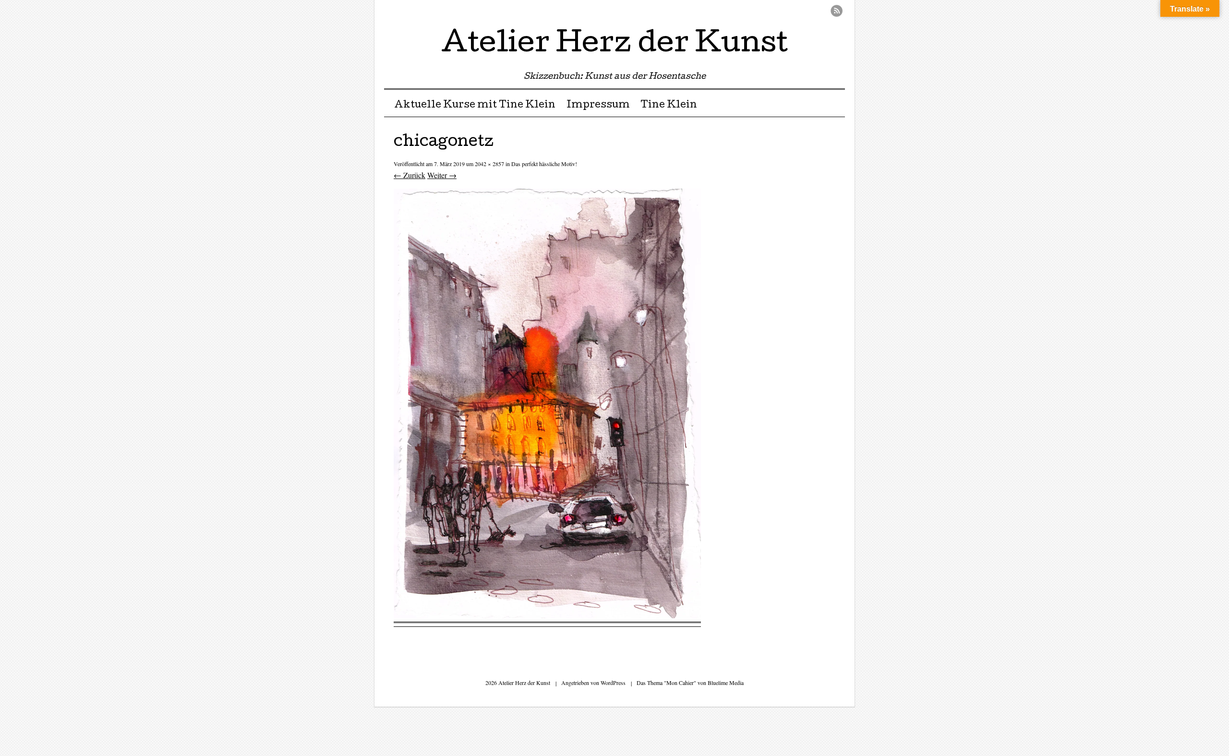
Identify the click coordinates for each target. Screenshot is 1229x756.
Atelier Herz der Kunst (614, 45)
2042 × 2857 (489, 164)
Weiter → (442, 175)
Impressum (598, 105)
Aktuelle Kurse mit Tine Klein (474, 105)
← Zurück (409, 175)
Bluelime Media (726, 682)
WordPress (613, 682)
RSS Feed (837, 11)
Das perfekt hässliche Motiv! (544, 164)
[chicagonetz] (547, 615)
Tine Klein (668, 105)
